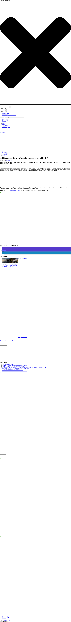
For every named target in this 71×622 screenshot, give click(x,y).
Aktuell (3, 149)
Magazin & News (5, 150)
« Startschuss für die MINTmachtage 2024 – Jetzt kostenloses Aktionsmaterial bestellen (14, 339)
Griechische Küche (5, 153)
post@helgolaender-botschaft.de (14, 190)
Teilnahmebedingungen (6, 127)
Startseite (3, 123)
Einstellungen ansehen (28, 117)
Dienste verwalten (5, 114)
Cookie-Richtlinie (5, 119)
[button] (35, 52)
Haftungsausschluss (7, 129)
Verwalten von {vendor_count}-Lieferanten (9, 115)
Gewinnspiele (4, 154)
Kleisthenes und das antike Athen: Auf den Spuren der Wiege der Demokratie (14, 365)
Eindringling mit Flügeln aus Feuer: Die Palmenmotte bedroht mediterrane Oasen (15, 368)
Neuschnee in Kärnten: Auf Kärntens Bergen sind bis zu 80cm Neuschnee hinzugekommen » (15, 340)
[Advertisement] (31, 140)
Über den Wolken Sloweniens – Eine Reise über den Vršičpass (12, 370)
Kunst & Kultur (4, 152)
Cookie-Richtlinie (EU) (6, 617)
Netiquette (6, 125)
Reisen (3, 151)
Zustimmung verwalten (3, 621)
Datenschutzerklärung (5, 120)
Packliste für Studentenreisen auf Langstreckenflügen (10, 369)
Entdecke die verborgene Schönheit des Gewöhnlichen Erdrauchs (13, 366)
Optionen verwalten (5, 113)
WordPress (5, 620)
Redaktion (3, 124)
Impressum (4, 121)
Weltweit (1, 338)
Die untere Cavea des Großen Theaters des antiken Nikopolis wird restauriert (14, 371)
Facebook (3, 155)
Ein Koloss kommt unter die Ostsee (8, 364)
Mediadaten (4, 126)
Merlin (10, 620)
